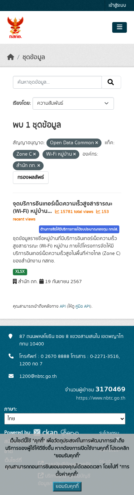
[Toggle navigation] (119, 27)
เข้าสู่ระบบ (117, 5)
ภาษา (10, 409)
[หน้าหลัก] (10, 57)
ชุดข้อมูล (34, 57)
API (63, 306)
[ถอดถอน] (96, 143)
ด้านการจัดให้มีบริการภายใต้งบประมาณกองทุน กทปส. (79, 229)
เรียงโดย (21, 103)
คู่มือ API (82, 306)
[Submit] (111, 82)
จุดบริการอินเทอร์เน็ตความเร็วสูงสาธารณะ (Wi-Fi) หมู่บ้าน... (62, 207)
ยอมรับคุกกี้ (67, 486)
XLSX (20, 272)
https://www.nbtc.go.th (100, 398)
